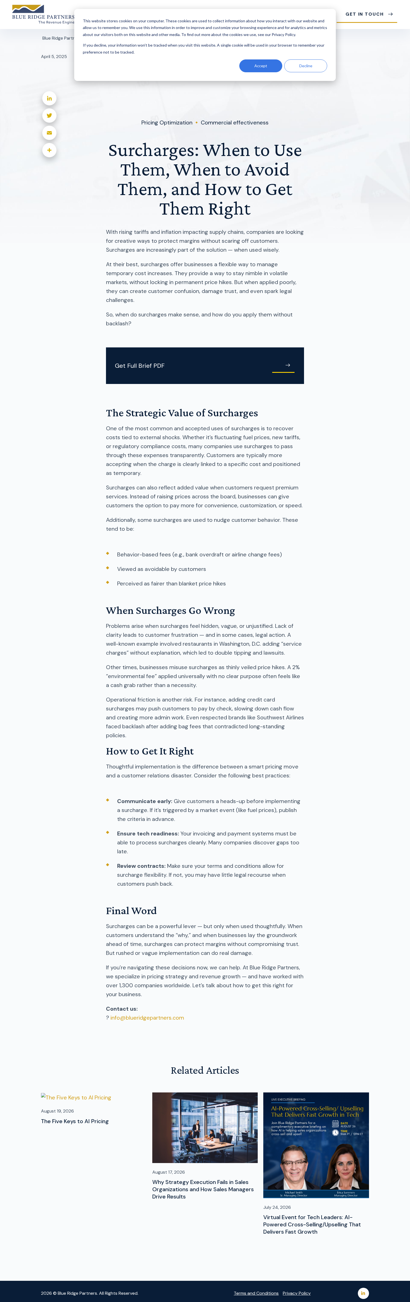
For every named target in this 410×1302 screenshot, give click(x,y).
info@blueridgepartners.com (147, 1017)
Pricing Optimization (166, 122)
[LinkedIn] (49, 98)
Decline (305, 65)
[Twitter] (49, 115)
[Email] (49, 133)
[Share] (49, 150)
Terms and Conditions (256, 1293)
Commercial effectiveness (235, 122)
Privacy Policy (297, 1293)
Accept (260, 65)
